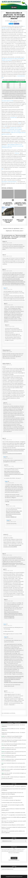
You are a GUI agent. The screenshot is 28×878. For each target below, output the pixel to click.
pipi (2, 169)
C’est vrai (17, 153)
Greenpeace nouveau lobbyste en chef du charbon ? (13, 825)
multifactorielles (13, 127)
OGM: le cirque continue (20, 220)
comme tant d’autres (12, 181)
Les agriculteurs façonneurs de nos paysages (8, 204)
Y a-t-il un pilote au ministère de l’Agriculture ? (16, 767)
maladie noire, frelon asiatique (14, 131)
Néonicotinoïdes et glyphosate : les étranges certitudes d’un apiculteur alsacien (14, 16)
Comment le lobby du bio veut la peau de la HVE (12, 802)
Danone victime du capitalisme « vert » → (14, 228)
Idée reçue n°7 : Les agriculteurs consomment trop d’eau (14, 815)
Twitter (11, 23)
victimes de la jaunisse (7, 60)
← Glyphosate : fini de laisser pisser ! (14, 230)
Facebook (17, 23)
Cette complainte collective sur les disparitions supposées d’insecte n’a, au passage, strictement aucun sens (12, 146)
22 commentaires (18, 20)
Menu (14, 7)
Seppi (4, 288)
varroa (16, 129)
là (6, 126)
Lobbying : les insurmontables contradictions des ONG (13, 812)
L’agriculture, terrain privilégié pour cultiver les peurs (20, 204)
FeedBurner (16, 860)
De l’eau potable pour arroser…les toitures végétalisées (14, 786)
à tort (19, 123)
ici (4, 126)
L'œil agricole (14, 21)
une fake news (13, 117)
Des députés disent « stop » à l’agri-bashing (8, 221)
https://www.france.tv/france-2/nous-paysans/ (13, 563)
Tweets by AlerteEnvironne (7, 869)
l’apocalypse (4, 181)
